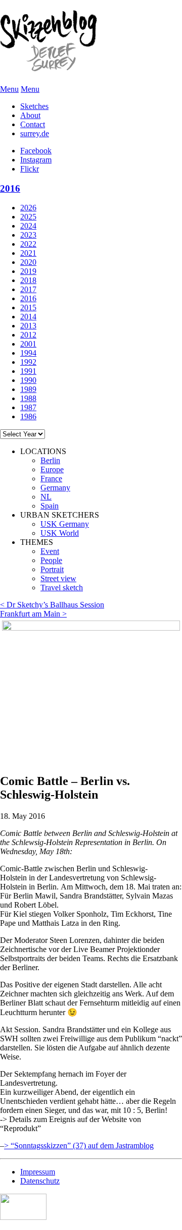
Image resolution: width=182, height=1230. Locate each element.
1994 (28, 353)
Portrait (52, 569)
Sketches (34, 106)
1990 (28, 380)
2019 (28, 271)
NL (46, 496)
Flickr (29, 168)
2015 (28, 307)
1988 (28, 398)
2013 (28, 325)
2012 (28, 334)
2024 (28, 225)
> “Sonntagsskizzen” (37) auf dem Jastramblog (79, 1145)
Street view (58, 578)
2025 (28, 216)
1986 (28, 416)
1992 (28, 362)
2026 (28, 207)
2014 (28, 316)
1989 (28, 389)
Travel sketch (61, 587)
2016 (10, 188)
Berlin (50, 460)
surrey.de (34, 133)
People (51, 560)
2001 (28, 344)
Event (49, 551)
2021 (28, 253)
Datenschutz (40, 1181)
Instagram (36, 159)
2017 (28, 289)
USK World (59, 533)
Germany (55, 487)
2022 (28, 244)
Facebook (36, 150)
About (30, 115)
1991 (28, 371)
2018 (28, 280)
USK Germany (64, 524)
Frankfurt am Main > (33, 613)
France (51, 478)
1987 (28, 407)
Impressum (37, 1171)
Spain (49, 505)
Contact (32, 124)
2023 (28, 235)
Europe (52, 469)
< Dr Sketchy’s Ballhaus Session (52, 604)
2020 (28, 262)
